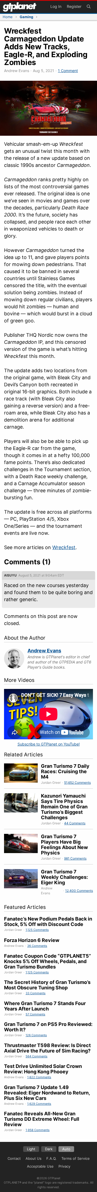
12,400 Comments (79, 891)
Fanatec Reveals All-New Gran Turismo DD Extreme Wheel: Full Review (41, 1119)
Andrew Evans (44, 650)
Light (31, 1149)
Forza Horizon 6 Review (31, 940)
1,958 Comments (38, 1130)
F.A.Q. (51, 1158)
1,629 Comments (39, 1104)
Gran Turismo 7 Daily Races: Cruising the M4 (65, 771)
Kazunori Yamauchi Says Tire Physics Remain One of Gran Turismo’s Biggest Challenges (64, 806)
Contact (14, 1158)
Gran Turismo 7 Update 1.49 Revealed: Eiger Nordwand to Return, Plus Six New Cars (47, 1092)
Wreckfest (63, 547)
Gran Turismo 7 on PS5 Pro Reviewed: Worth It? (48, 1026)
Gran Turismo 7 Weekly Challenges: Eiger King (64, 877)
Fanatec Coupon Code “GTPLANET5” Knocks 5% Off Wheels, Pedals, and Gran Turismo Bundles (47, 961)
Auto (66, 1149)
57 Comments (35, 1014)
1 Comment (68, 70)
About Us (33, 1158)
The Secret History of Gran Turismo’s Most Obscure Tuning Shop (47, 984)
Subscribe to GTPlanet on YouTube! (49, 744)
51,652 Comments (77, 782)
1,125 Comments (37, 930)
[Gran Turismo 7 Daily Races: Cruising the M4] (22, 774)
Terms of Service (75, 1158)
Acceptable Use (40, 1166)
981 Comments (75, 858)
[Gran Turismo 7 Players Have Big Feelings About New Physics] (22, 847)
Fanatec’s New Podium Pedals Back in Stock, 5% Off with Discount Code (48, 921)
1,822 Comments (39, 1077)
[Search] (88, 7)
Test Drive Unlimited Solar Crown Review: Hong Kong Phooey (43, 1068)
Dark (49, 1149)
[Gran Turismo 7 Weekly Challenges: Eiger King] (22, 882)
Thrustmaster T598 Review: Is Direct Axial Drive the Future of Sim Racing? (47, 1048)
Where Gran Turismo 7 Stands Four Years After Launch (45, 1006)
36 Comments (37, 946)
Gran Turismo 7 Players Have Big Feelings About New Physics (64, 845)
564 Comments (36, 1056)
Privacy (64, 1166)
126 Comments (36, 1035)
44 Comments (74, 823)
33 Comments (36, 993)
